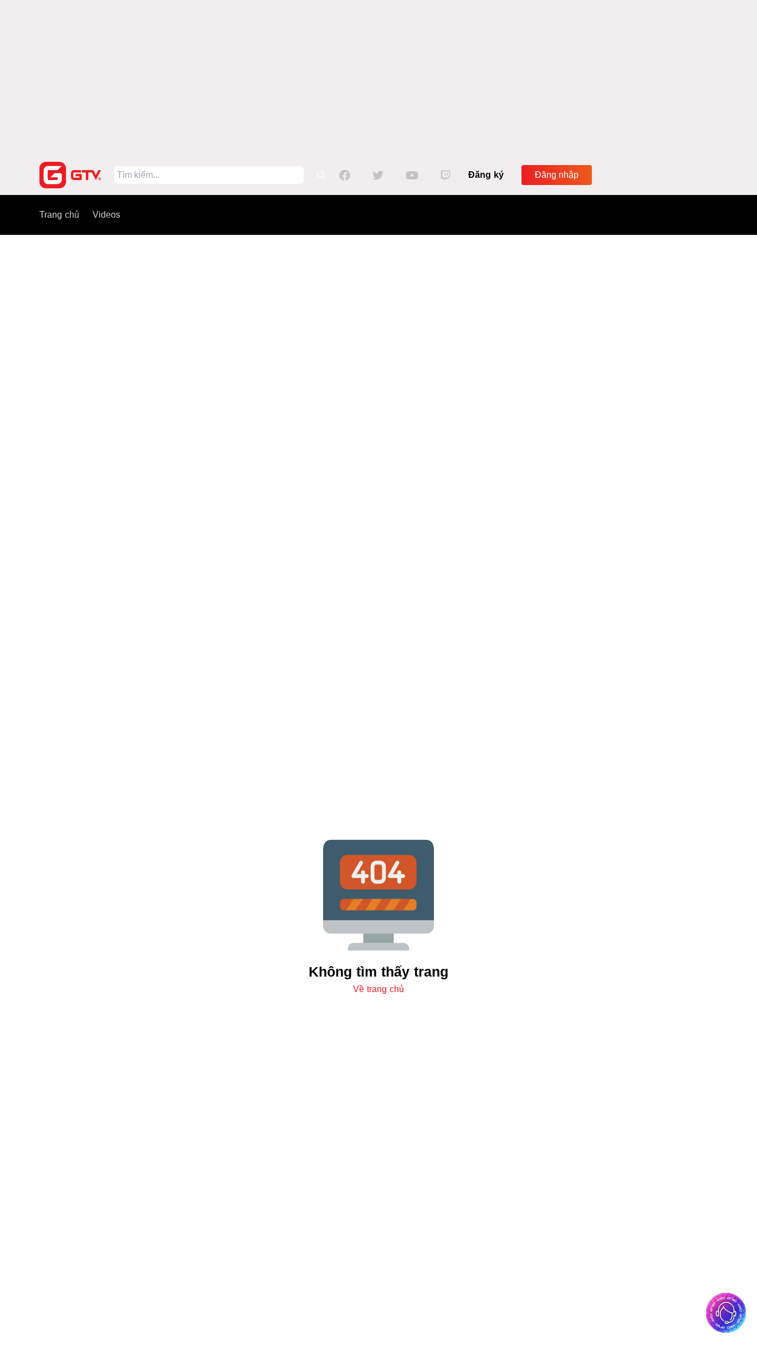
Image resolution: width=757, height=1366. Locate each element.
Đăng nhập (557, 174)
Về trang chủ (378, 989)
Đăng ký (486, 174)
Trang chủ (59, 214)
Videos (106, 214)
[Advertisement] (378, 77)
